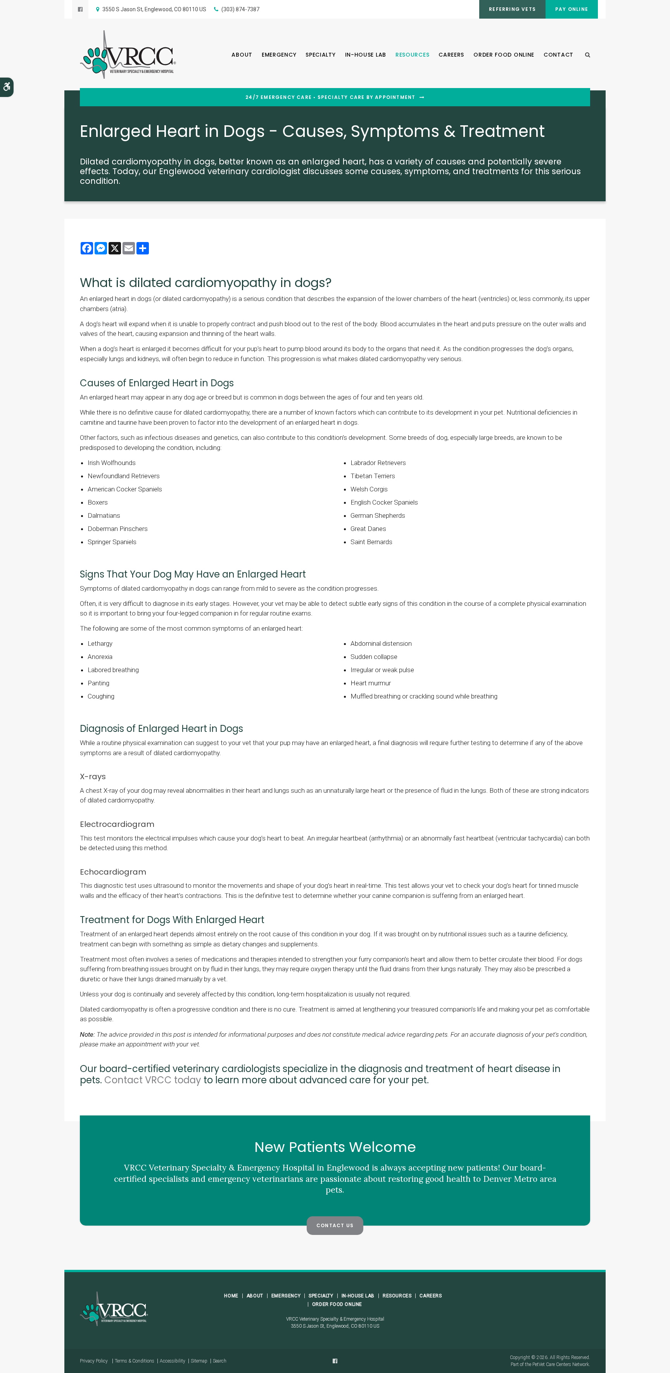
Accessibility (172, 1361)
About (241, 55)
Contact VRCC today (152, 1080)
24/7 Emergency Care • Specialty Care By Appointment (330, 97)
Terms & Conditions (134, 1361)
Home (231, 1296)
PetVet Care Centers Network (560, 1364)
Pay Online (571, 9)
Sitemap (199, 1361)
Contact (558, 55)
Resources (412, 55)
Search (219, 1361)
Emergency (279, 55)
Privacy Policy (94, 1361)
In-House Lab (365, 55)
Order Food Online (503, 55)
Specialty (320, 55)
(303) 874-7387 (240, 9)
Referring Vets (512, 9)
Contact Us (335, 1225)
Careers (451, 55)
